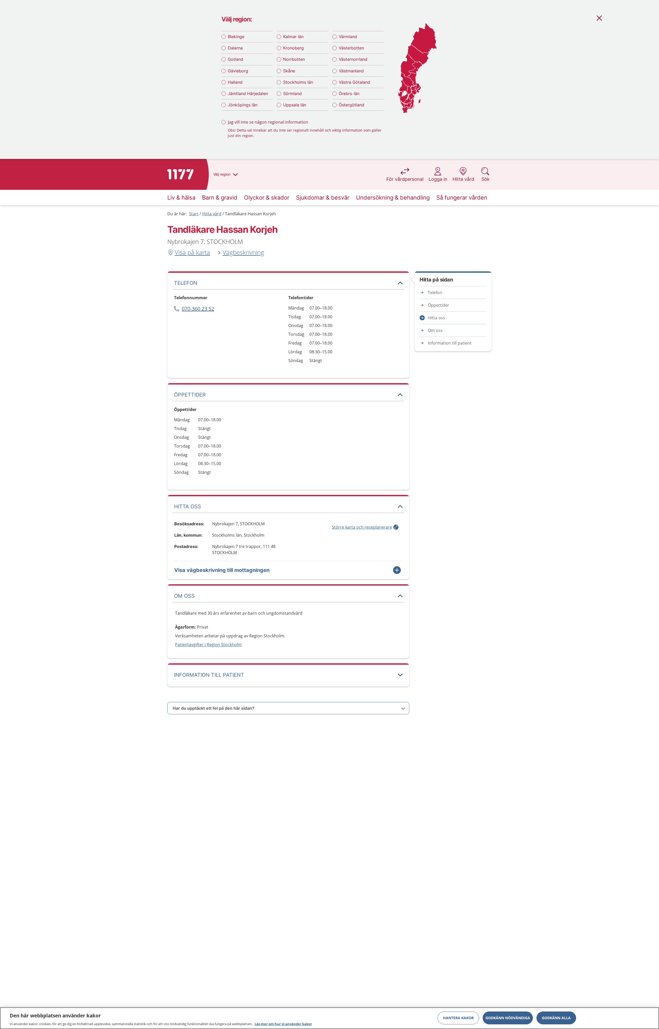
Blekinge (236, 36)
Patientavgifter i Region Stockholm (208, 644)
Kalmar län (293, 36)
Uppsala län (294, 104)
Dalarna (235, 47)
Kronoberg (293, 47)
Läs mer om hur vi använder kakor (283, 1023)
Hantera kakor (458, 1017)
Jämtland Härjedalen (248, 93)
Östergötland (351, 104)
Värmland (348, 36)
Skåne (289, 70)
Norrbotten (294, 59)
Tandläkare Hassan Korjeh (250, 214)
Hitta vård (211, 214)
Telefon (435, 292)
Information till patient (450, 343)
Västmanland (351, 70)
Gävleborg (238, 70)
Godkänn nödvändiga (507, 1017)
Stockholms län (298, 82)
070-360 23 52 (198, 308)
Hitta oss (436, 318)
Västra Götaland (354, 82)
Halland (235, 82)
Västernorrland (353, 59)
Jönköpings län (242, 104)
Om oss (435, 330)
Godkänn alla (556, 1017)
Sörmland (292, 93)
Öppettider (438, 305)
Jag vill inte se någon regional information (268, 122)
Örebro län (349, 93)
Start (193, 214)
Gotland (235, 59)
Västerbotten (351, 47)
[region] (329, 1018)
